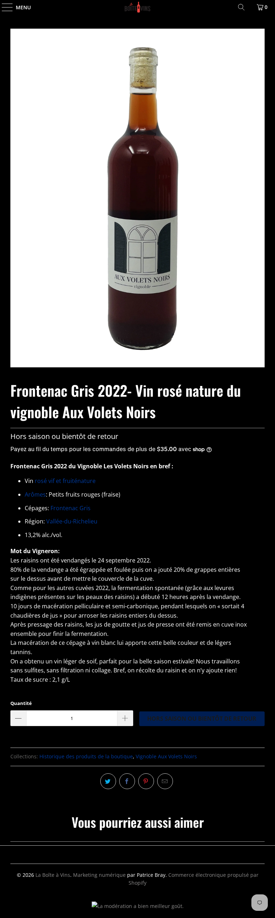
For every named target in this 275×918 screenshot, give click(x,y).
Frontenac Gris (70, 508)
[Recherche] (241, 7)
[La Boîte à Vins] (137, 7)
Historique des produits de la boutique (86, 756)
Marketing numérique (99, 874)
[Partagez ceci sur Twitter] (108, 781)
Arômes (35, 494)
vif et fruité (62, 481)
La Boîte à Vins (52, 874)
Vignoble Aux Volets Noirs (166, 756)
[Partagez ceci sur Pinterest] (146, 781)
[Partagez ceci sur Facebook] (127, 781)
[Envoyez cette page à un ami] (165, 781)
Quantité (21, 703)
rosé (41, 481)
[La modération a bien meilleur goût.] (138, 906)
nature (86, 481)
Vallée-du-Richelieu (71, 521)
